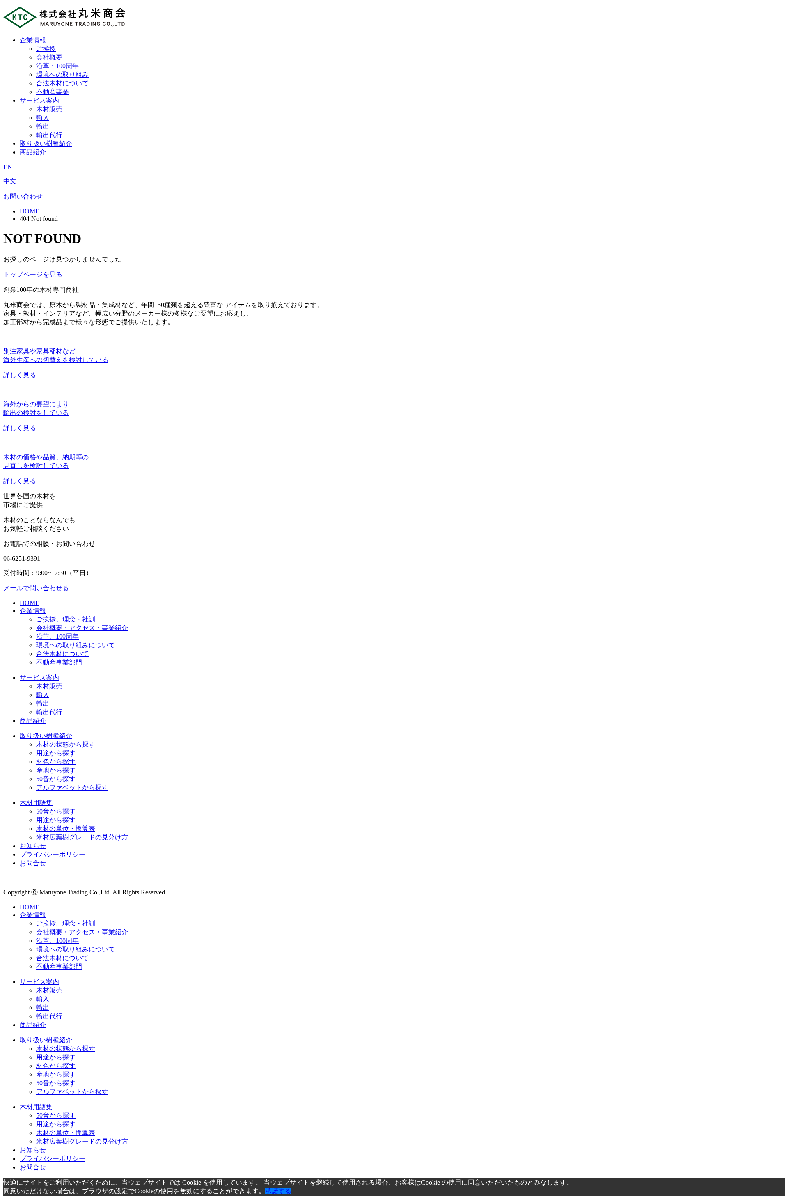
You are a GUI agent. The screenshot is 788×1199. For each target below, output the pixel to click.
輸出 (42, 126)
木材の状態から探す (65, 744)
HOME (29, 211)
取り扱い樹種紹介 (46, 143)
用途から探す (56, 753)
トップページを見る (32, 274)
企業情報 (33, 40)
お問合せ (33, 863)
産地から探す (56, 770)
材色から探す (56, 761)
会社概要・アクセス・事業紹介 (82, 627)
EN (7, 166)
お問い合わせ (23, 196)
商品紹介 (33, 152)
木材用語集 (36, 802)
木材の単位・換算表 (65, 828)
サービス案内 (39, 100)
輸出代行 (49, 134)
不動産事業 (52, 91)
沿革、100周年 (57, 636)
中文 (9, 181)
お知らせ (33, 845)
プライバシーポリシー (52, 854)
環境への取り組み (62, 74)
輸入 (42, 117)
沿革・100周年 (57, 65)
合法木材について (62, 83)
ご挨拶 (46, 48)
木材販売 (49, 108)
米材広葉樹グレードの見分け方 (82, 837)
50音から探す (56, 778)
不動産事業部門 (59, 662)
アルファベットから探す (72, 787)
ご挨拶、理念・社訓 (65, 619)
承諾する (278, 1191)
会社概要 (49, 57)
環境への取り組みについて (75, 645)
